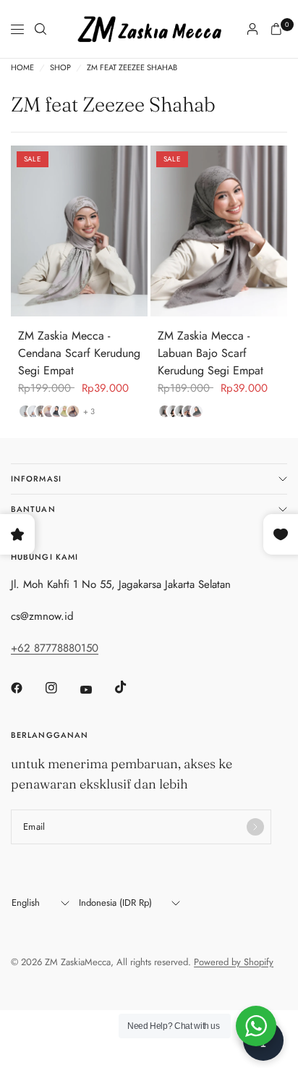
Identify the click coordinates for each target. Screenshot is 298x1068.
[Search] (40, 29)
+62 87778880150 (54, 648)
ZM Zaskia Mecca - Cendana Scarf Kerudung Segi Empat (79, 353)
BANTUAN (33, 509)
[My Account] (252, 29)
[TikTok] (131, 687)
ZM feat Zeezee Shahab (132, 68)
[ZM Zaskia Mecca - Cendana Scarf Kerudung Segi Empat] (79, 231)
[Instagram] (61, 688)
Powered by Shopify (233, 962)
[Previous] (22, 231)
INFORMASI (36, 478)
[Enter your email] (255, 827)
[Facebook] (27, 688)
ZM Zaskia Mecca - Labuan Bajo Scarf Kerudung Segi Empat (210, 353)
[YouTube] (96, 690)
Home (22, 68)
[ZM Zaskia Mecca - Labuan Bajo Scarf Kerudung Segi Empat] (218, 231)
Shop (60, 68)
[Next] (137, 231)
